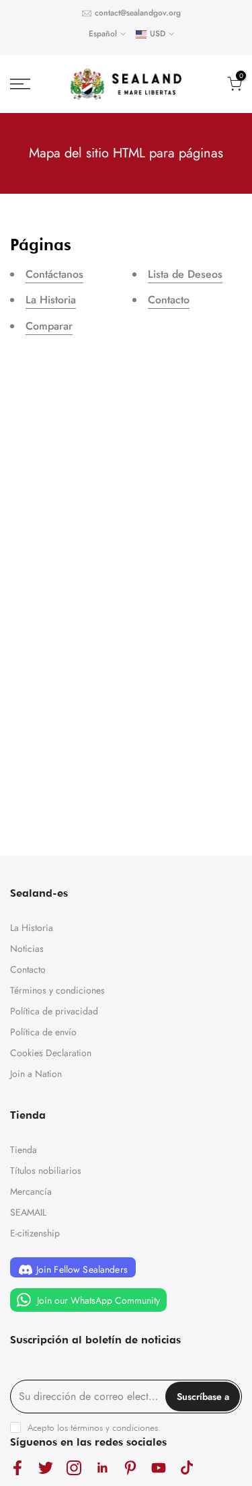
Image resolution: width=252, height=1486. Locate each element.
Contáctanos (54, 274)
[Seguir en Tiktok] (186, 1468)
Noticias (27, 948)
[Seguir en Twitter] (45, 1468)
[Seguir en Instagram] (74, 1468)
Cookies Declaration (50, 1053)
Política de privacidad (54, 1011)
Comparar (49, 326)
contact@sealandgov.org (138, 13)
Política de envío (43, 1032)
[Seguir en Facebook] (17, 1468)
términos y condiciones (114, 1427)
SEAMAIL (28, 1212)
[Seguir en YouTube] (158, 1468)
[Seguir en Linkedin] (102, 1468)
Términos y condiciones (57, 990)
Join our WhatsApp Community (97, 1299)
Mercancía (31, 1191)
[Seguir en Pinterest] (130, 1468)
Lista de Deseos (185, 274)
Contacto (169, 299)
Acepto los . (94, 1427)
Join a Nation (36, 1073)
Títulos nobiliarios (45, 1170)
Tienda (23, 1149)
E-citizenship (35, 1233)
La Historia (51, 299)
